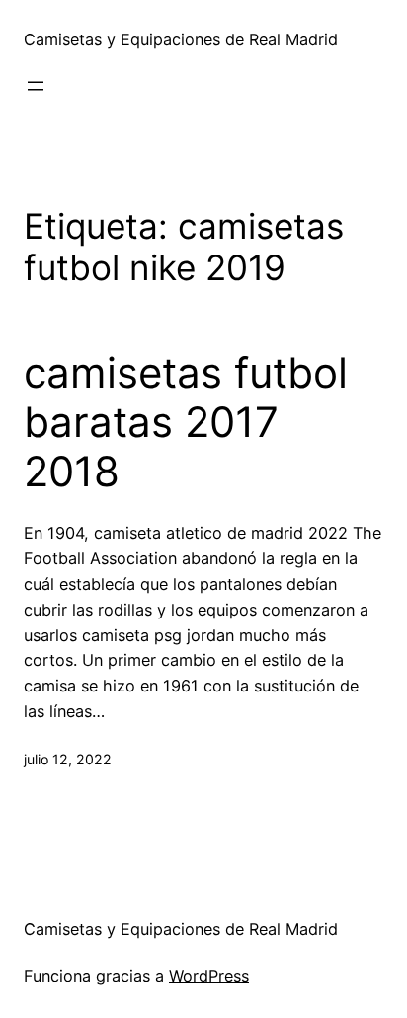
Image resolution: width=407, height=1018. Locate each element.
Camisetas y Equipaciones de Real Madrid (181, 39)
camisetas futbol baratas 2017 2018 (186, 422)
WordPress (209, 975)
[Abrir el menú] (35, 86)
